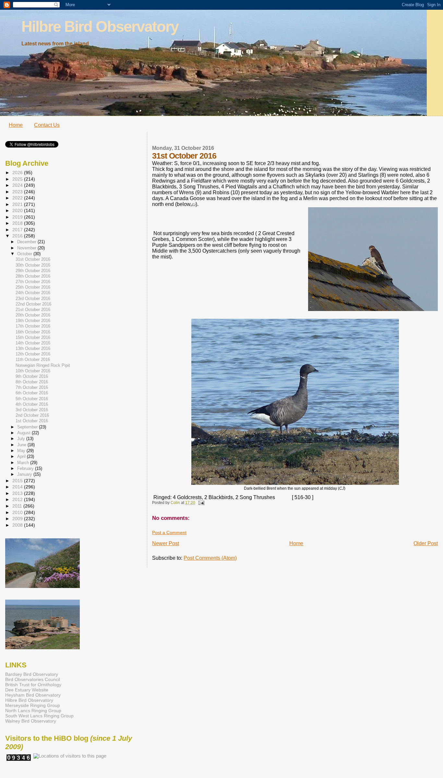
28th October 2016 (33, 276)
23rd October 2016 (33, 298)
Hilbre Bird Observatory (99, 26)
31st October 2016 (33, 259)
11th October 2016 (33, 359)
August (24, 432)
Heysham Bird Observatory (33, 695)
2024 (18, 185)
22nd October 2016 (33, 304)
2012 (18, 499)
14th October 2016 (33, 343)
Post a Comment (169, 532)
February (26, 468)
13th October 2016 (33, 348)
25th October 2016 (33, 287)
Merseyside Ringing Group (32, 705)
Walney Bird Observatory (30, 721)
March (23, 462)
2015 (18, 480)
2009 (18, 518)
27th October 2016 (33, 282)
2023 (18, 191)
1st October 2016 (32, 421)
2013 (18, 493)
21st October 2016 (33, 309)
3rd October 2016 (32, 410)
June (22, 444)
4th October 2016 (32, 404)
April (22, 456)
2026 (18, 172)
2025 (18, 179)
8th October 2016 (32, 382)
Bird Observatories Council (32, 679)
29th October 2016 (33, 271)
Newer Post (165, 543)
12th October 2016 (33, 354)
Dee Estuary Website (26, 689)
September (28, 427)
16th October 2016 (33, 332)
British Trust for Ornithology (33, 684)
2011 (17, 506)
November (27, 247)
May (22, 450)
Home (16, 125)
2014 (18, 486)
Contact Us (47, 125)
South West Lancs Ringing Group (39, 715)
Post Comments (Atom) (210, 558)
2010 (18, 512)
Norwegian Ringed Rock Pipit (43, 365)
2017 (18, 229)
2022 (18, 197)
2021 (18, 204)
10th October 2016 (33, 371)
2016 (18, 235)
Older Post (425, 543)
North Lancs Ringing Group (33, 710)
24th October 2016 (33, 293)
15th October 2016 (33, 337)
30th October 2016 (33, 265)
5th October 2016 (32, 399)
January (25, 474)
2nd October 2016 (32, 415)
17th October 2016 (33, 326)
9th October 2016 (32, 376)
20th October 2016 (33, 315)
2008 (18, 525)
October (25, 253)
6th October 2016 (32, 393)
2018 (18, 223)
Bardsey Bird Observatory (31, 674)
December (27, 241)
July (21, 438)
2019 (18, 217)
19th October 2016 (33, 320)
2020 (18, 210)
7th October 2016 (32, 387)
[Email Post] (200, 502)
